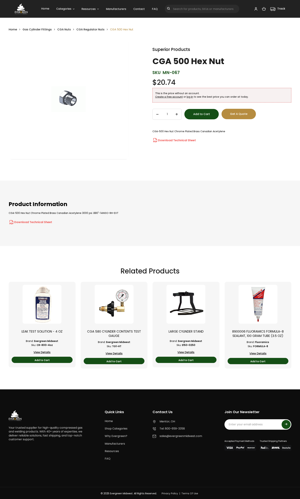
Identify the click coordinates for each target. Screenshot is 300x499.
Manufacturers (115, 444)
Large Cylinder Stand (186, 331)
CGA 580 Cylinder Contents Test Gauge (114, 333)
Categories (63, 9)
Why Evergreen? (116, 436)
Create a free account (169, 97)
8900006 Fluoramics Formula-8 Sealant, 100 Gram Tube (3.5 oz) (258, 333)
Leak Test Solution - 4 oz (42, 331)
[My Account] (256, 8)
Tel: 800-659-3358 (172, 429)
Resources (112, 451)
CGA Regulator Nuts (90, 29)
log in (190, 97)
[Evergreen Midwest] (21, 8)
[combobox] (202, 9)
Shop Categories (116, 429)
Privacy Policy (170, 493)
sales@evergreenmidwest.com (181, 436)
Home (13, 29)
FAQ (107, 459)
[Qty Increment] (176, 114)
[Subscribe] (286, 424)
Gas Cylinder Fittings (37, 29)
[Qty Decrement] (157, 114)
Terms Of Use (189, 493)
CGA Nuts (64, 29)
